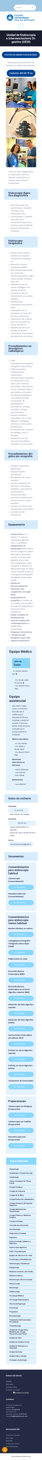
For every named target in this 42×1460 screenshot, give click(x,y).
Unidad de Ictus (15, 1338)
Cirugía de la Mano (16, 1195)
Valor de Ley (26, 1456)
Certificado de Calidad (13, 1390)
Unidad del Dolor (16, 1352)
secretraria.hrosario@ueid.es (21, 844)
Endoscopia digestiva (18, 1247)
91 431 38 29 (22, 1414)
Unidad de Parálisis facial (19, 1342)
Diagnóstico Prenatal (17, 1233)
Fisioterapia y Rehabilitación (20, 1259)
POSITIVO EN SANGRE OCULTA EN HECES (21, 55)
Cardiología (14, 1177)
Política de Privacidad (13, 1435)
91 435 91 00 (18, 810)
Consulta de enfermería (18, 1225)
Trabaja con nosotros (13, 1444)
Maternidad (9, 1384)
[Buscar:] (25, 7)
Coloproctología (16, 1221)
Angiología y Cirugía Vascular (21, 1173)
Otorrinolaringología (17, 1304)
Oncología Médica (16, 1296)
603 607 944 (22, 823)
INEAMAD (9, 1381)
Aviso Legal (9, 1438)
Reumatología (14, 1316)
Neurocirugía (14, 1284)
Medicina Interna (16, 1276)
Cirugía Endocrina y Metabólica (21, 1199)
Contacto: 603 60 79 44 (21, 73)
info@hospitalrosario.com (19, 1416)
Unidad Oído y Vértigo (18, 1356)
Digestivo (13, 1237)
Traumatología (15, 1326)
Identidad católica (11, 1387)
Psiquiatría (13, 1312)
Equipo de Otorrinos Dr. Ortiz (20, 1255)
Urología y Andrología (18, 1360)
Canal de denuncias (12, 1446)
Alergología (14, 1169)
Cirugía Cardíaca (15, 1187)
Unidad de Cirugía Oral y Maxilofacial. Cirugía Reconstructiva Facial (18, 1332)
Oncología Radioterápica (19, 1300)
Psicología (13, 1308)
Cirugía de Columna (17, 1191)
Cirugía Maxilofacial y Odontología (17, 1210)
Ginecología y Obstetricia (19, 1264)
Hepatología (14, 1268)
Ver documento (19, 887)
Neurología (13, 1288)
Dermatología (14, 1229)
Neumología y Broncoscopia (20, 1280)
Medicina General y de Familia (21, 1272)
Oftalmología (14, 1292)
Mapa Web (9, 1441)
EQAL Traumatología (17, 1252)
